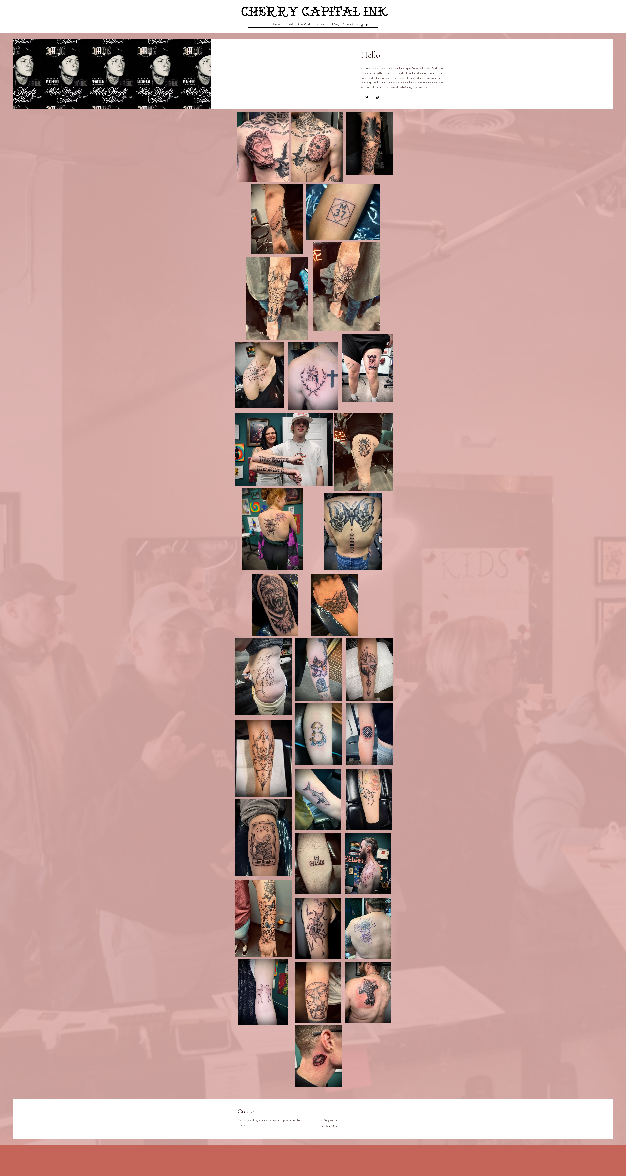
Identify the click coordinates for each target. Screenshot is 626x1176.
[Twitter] (367, 97)
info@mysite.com (329, 1120)
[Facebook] (357, 25)
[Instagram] (362, 25)
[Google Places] (366, 25)
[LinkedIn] (372, 97)
